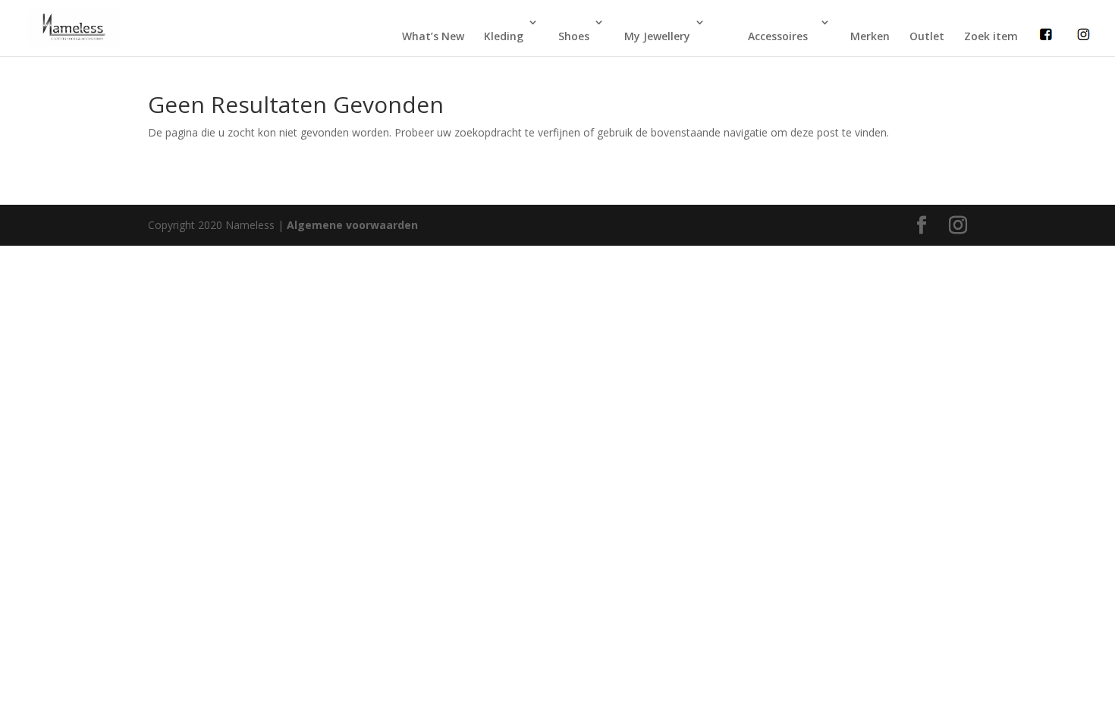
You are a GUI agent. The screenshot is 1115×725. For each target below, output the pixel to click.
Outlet (926, 36)
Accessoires (778, 36)
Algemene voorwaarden (352, 225)
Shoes (573, 36)
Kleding (503, 36)
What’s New (433, 36)
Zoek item (991, 36)
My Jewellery (657, 36)
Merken (870, 36)
